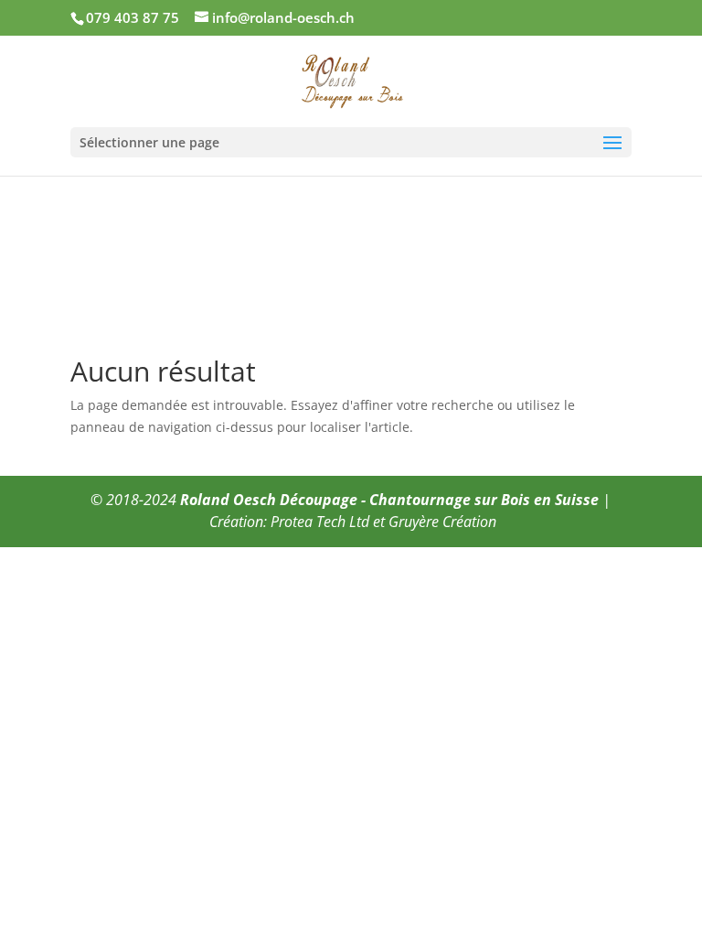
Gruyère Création (442, 522)
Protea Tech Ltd (320, 522)
